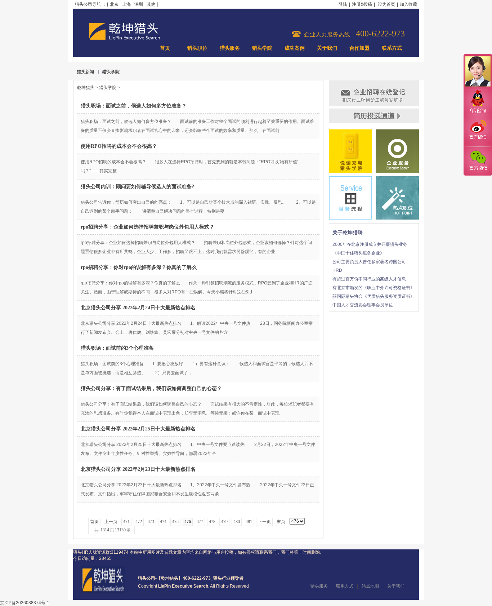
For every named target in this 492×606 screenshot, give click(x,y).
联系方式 (392, 48)
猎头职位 (197, 48)
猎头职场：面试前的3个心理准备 (117, 348)
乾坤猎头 (85, 87)
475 (175, 521)
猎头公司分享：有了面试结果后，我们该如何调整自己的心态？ (151, 388)
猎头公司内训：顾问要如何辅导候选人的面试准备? (137, 186)
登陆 (343, 4)
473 (151, 521)
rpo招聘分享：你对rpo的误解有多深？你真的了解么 (139, 267)
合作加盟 (359, 48)
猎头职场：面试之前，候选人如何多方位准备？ (134, 106)
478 (212, 521)
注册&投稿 (362, 4)
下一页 (264, 521)
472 (138, 521)
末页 (281, 521)
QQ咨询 (478, 102)
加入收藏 (408, 4)
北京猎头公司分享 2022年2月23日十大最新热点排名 (138, 469)
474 (163, 521)
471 (126, 521)
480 (236, 521)
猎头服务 (230, 48)
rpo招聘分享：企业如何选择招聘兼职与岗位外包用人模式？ (147, 227)
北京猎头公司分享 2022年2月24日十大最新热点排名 (138, 307)
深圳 (138, 4)
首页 (165, 48)
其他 (151, 4)
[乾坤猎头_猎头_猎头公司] (125, 38)
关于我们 (327, 48)
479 (224, 521)
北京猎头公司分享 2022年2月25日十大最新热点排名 (138, 429)
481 (249, 521)
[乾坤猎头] (103, 591)
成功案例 (295, 48)
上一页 (110, 521)
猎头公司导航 (88, 4)
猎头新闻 (85, 71)
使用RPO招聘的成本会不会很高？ (119, 146)
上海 (126, 4)
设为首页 (386, 4)
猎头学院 (262, 48)
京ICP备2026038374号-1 (24, 602)
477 (200, 521)
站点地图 (370, 586)
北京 (114, 4)
